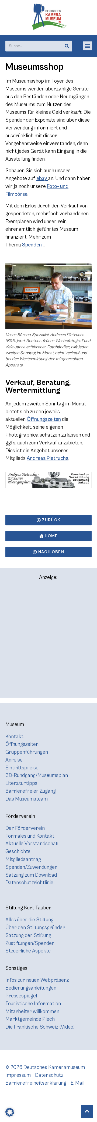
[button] (87, 45)
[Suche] (66, 46)
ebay (42, 178)
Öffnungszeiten (44, 419)
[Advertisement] (48, 641)
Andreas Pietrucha (47, 458)
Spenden (32, 245)
